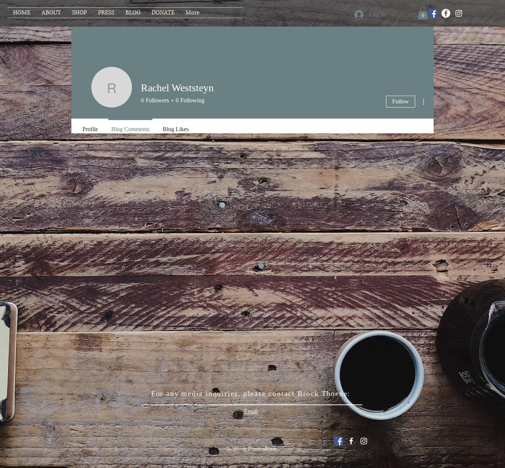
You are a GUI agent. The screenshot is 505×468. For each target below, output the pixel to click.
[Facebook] (445, 13)
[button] (423, 13)
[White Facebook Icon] (351, 441)
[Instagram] (458, 13)
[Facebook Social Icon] (432, 13)
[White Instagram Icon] (363, 441)
